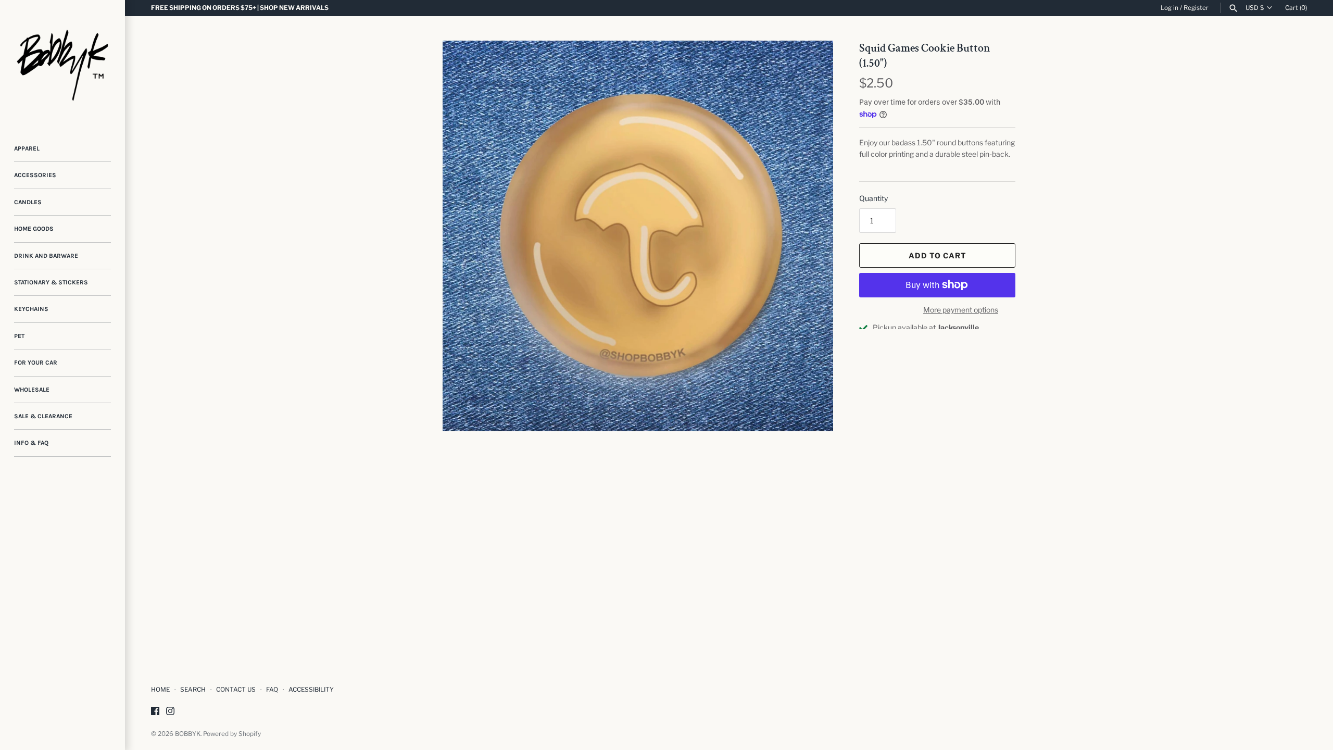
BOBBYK (187, 734)
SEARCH (193, 689)
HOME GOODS (34, 228)
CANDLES (28, 202)
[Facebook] (155, 712)
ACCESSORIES (35, 175)
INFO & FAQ (31, 442)
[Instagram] (170, 712)
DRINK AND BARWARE (46, 255)
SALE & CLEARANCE (43, 416)
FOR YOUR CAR (35, 362)
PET (19, 336)
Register (1196, 7)
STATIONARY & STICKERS (51, 282)
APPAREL (27, 148)
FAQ (272, 689)
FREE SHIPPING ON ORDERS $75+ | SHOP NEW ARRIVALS (240, 7)
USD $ (1255, 7)
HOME (160, 689)
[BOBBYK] (62, 62)
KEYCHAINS (31, 308)
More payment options (960, 309)
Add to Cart (937, 255)
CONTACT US (236, 689)
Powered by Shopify (232, 734)
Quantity (873, 198)
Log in (1169, 7)
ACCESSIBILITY (311, 689)
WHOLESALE (31, 389)
